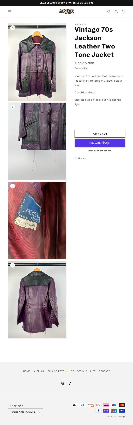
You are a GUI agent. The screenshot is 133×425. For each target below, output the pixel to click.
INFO (93, 371)
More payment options (99, 150)
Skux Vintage (119, 417)
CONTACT (104, 371)
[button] (9, 11)
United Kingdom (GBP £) (24, 411)
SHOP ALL (39, 371)
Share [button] (81, 158)
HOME (26, 371)
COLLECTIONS (79, 371)
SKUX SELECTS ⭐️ (58, 371)
